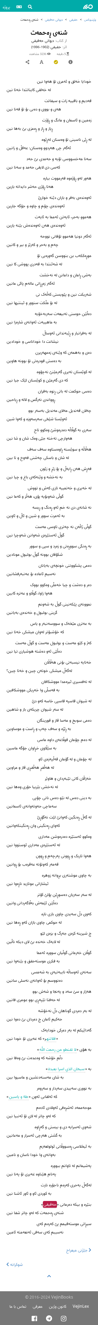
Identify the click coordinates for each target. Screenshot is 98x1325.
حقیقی (73, 19)
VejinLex (81, 1306)
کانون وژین (57, 1306)
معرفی (38, 1306)
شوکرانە (16, 1264)
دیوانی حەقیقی (54, 19)
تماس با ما (17, 1306)
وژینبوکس (90, 19)
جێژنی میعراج (77, 1250)
